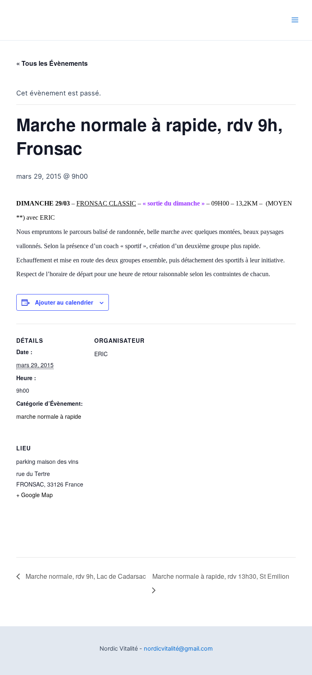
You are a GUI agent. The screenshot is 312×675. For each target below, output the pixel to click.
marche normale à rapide (48, 416)
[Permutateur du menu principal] (295, 20)
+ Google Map (34, 495)
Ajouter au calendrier (64, 302)
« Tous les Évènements (52, 63)
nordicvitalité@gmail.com (178, 648)
